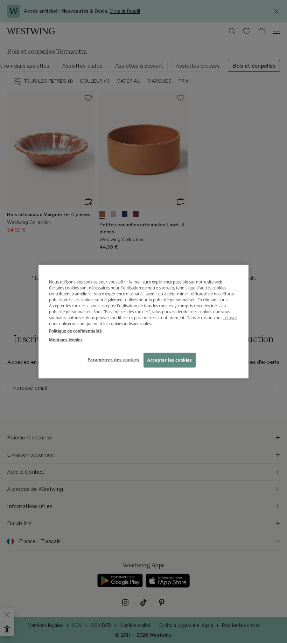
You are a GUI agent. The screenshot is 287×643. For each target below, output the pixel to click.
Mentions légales (66, 339)
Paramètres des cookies (114, 359)
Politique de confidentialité (75, 331)
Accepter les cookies (169, 360)
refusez (230, 317)
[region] (143, 321)
